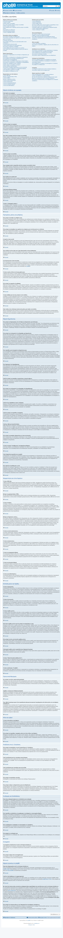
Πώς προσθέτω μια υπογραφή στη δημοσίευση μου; (13, 58)
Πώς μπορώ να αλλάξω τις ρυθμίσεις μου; (11, 36)
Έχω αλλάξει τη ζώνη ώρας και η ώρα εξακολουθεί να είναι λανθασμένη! (14, 42)
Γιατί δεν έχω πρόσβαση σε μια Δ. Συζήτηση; (12, 63)
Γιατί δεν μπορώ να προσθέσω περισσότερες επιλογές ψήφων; (15, 60)
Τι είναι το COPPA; (6, 22)
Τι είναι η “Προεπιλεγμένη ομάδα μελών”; (40, 28)
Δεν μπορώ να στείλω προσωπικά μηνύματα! (41, 34)
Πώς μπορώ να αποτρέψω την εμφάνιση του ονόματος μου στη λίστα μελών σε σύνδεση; (16, 38)
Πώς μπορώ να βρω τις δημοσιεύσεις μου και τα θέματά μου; (44, 55)
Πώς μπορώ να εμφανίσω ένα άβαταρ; (10, 46)
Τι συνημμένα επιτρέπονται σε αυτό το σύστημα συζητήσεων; (44, 68)
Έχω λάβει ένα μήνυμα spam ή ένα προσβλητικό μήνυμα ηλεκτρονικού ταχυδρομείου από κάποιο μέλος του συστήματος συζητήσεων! (44, 38)
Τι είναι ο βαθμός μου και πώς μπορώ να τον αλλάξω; (13, 47)
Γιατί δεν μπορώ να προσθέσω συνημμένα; (11, 64)
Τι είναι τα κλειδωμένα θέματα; (9, 84)
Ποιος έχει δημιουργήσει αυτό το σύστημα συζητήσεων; (43, 74)
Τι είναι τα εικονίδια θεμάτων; (8, 85)
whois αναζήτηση (11, 890)
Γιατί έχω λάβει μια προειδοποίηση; (10, 66)
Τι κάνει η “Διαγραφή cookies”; (9, 32)
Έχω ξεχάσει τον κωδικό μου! (9, 29)
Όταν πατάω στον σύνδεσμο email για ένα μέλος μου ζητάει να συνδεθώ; (15, 50)
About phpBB (10, 870)
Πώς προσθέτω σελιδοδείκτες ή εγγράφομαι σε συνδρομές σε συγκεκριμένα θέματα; (44, 61)
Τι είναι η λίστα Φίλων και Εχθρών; (39, 43)
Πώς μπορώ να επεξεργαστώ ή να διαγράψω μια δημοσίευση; (15, 57)
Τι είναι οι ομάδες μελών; (37, 23)
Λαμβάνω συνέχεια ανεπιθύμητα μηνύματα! (40, 35)
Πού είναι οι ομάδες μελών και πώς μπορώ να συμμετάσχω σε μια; (45, 24)
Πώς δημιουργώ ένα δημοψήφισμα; (10, 59)
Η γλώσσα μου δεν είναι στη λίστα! (10, 44)
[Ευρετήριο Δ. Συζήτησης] (10, 5)
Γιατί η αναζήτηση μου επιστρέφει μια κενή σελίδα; (42, 52)
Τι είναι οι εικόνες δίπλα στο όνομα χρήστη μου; (12, 45)
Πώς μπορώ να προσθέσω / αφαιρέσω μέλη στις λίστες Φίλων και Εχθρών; (45, 45)
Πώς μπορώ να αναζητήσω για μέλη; (39, 54)
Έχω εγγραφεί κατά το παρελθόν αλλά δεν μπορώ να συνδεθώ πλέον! (15, 28)
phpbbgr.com (36, 923)
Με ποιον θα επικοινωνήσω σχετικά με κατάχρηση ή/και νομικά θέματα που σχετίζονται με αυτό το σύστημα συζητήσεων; (44, 77)
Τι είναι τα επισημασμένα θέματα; (9, 82)
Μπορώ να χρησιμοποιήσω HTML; (10, 76)
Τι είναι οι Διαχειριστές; (36, 21)
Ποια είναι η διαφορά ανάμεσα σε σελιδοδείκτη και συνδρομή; (44, 59)
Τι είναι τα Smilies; (6, 77)
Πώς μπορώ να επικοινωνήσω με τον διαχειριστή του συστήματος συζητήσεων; (45, 80)
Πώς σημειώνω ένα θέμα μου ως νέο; (10, 71)
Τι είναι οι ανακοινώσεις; (8, 81)
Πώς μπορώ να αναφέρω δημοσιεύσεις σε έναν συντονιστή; (15, 67)
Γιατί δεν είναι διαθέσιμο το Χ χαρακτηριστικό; (41, 75)
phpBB (28, 266)
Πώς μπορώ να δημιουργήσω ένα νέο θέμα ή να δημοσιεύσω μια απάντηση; (16, 55)
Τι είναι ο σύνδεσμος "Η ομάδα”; (38, 29)
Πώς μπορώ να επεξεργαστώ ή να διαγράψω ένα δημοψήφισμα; (16, 62)
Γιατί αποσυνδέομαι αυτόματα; (9, 31)
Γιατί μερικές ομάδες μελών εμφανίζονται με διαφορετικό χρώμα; (44, 27)
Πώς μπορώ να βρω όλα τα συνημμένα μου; (41, 70)
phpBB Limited (6, 869)
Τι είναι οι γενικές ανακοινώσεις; (9, 80)
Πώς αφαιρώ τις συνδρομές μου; (38, 64)
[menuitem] (17, 10)
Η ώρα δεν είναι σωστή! (8, 40)
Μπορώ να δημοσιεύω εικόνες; (9, 79)
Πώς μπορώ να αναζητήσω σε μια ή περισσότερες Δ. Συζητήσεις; (45, 50)
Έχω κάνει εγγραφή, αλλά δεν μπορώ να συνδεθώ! (13, 24)
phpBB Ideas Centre (47, 879)
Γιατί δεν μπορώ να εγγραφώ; (9, 23)
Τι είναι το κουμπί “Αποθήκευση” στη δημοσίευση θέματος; (14, 68)
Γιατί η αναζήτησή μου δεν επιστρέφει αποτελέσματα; (42, 51)
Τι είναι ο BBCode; (6, 75)
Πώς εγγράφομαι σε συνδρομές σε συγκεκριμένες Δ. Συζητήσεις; (45, 63)
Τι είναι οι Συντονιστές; (36, 22)
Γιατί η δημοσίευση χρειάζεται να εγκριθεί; (11, 69)
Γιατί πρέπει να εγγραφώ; (8, 21)
